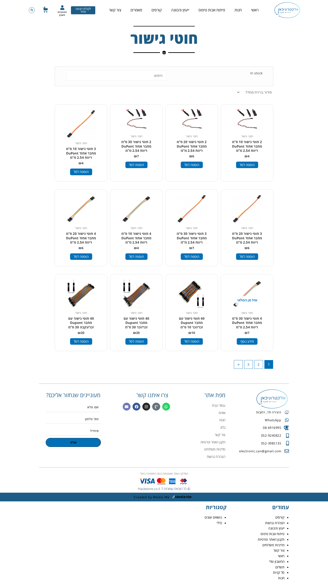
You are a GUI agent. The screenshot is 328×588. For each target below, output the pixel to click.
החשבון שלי (276, 561)
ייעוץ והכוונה (180, 10)
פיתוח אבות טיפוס (212, 10)
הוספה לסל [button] (247, 165)
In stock (256, 73)
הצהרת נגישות (274, 523)
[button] (32, 10)
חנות (238, 10)
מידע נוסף (247, 341)
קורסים (157, 10)
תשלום (279, 567)
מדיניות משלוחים (273, 545)
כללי (219, 523)
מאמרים (136, 10)
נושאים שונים (213, 517)
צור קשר (115, 10)
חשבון (62, 15)
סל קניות (278, 572)
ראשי (255, 10)
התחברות (62, 12)
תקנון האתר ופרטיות (271, 539)
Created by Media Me (152, 497)
